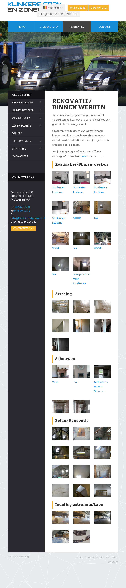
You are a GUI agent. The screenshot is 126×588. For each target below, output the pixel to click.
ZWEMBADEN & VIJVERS (22, 129)
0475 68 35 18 (77, 8)
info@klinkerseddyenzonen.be (58, 14)
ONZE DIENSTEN (49, 27)
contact (84, 156)
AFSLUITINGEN (21, 118)
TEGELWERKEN (21, 141)
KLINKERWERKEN (23, 110)
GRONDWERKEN (22, 102)
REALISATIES (77, 27)
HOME (21, 27)
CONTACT (104, 27)
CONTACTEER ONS (23, 228)
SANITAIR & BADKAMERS (20, 152)
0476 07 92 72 (99, 8)
